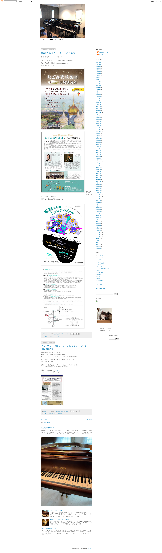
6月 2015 (98, 173)
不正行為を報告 (100, 288)
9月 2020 (98, 85)
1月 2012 (98, 231)
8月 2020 (98, 87)
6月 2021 (98, 75)
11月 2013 (98, 196)
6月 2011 (98, 242)
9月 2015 (98, 167)
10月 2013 (98, 198)
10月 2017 (98, 131)
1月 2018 (98, 125)
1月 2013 (98, 211)
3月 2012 (98, 227)
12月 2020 (98, 81)
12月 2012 (98, 213)
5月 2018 (98, 121)
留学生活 (99, 284)
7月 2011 (98, 240)
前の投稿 (89, 420)
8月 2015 (98, 169)
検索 (115, 293)
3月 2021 (98, 79)
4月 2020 (98, 93)
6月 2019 (98, 106)
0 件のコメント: (65, 333)
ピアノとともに (101, 263)
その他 (99, 259)
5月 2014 (98, 185)
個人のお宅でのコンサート (49, 428)
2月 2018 (98, 123)
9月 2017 (98, 133)
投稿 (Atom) (47, 422)
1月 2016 (98, 160)
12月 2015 (98, 162)
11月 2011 (98, 234)
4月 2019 (98, 108)
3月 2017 (98, 142)
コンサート (47, 336)
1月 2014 (98, 192)
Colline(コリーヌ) (103, 52)
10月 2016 (98, 148)
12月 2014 (98, 181)
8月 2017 (98, 135)
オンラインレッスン (102, 255)
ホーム (67, 420)
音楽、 (99, 270)
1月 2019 (98, 110)
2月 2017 (98, 144)
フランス (57, 336)
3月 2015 (98, 177)
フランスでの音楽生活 (103, 268)
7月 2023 (98, 64)
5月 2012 (98, 223)
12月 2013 (98, 194)
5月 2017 (98, 139)
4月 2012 (98, 225)
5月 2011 (98, 244)
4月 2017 (98, 140)
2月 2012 (98, 229)
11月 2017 (98, 129)
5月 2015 (98, 175)
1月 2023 (98, 72)
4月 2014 (98, 187)
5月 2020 (98, 91)
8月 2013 (98, 202)
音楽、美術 (100, 272)
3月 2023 (98, 68)
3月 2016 (98, 158)
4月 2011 (98, 246)
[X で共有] (75, 334)
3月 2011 (98, 248)
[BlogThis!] (73, 334)
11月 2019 (98, 100)
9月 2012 (98, 215)
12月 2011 (98, 232)
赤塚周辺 (99, 278)
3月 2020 (98, 95)
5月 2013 (98, 208)
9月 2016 (98, 150)
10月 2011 (98, 236)
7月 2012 (98, 219)
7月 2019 (98, 104)
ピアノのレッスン (53, 413)
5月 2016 (98, 156)
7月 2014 (98, 183)
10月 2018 (98, 116)
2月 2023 (98, 70)
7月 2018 (98, 119)
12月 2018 (98, 112)
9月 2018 (98, 118)
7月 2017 (98, 137)
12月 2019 (98, 98)
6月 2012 (98, 221)
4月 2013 (98, 209)
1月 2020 (98, 96)
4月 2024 (98, 62)
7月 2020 (98, 89)
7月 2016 (98, 154)
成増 (98, 276)
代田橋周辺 (100, 280)
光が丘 (99, 274)
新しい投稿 (44, 420)
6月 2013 (98, 206)
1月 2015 (98, 179)
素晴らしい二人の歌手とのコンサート (59, 519)
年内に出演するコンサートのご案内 (58, 53)
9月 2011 (98, 238)
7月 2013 (98, 204)
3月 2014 (98, 188)
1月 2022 (98, 74)
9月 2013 (98, 200)
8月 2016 (98, 152)
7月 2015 (98, 171)
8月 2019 (98, 102)
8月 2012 (98, 217)
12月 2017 (98, 127)
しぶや (101, 54)
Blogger (89, 548)
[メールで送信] (71, 334)
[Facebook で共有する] (77, 334)
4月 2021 (98, 77)
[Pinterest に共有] (79, 334)
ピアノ (52, 336)
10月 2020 (98, 83)
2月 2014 (98, 190)
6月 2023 (98, 66)
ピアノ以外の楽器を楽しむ (49, 528)
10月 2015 (98, 165)
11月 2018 (98, 114)
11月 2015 (98, 164)
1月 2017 (98, 146)
